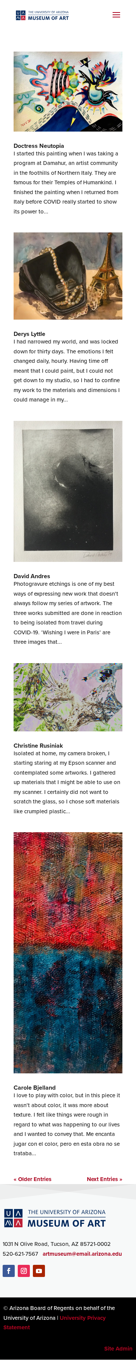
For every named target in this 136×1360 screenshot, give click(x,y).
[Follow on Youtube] (39, 1271)
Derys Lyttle (29, 333)
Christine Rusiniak (38, 745)
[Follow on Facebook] (9, 1271)
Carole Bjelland (35, 1087)
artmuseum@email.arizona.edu (82, 1254)
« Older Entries (32, 1179)
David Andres (32, 576)
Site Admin (118, 1348)
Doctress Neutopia (39, 145)
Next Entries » (104, 1179)
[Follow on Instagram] (24, 1271)
